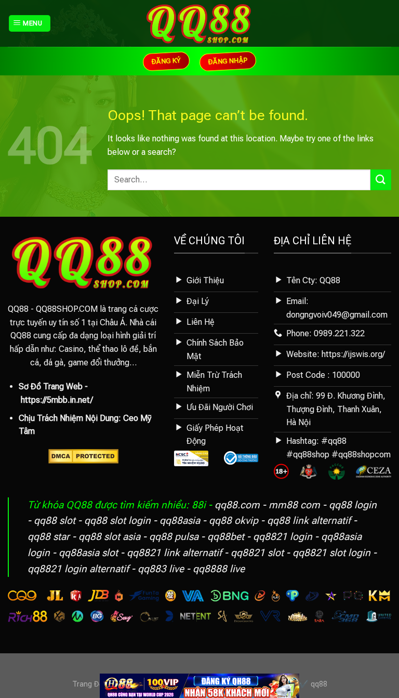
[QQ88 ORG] (199, 23)
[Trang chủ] (199, 685)
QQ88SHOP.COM (67, 309)
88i (199, 505)
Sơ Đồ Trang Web (51, 386)
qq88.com (237, 505)
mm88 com (294, 505)
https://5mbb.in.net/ (57, 400)
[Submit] (380, 179)
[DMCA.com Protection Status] (83, 455)
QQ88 (18, 309)
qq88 (319, 684)
